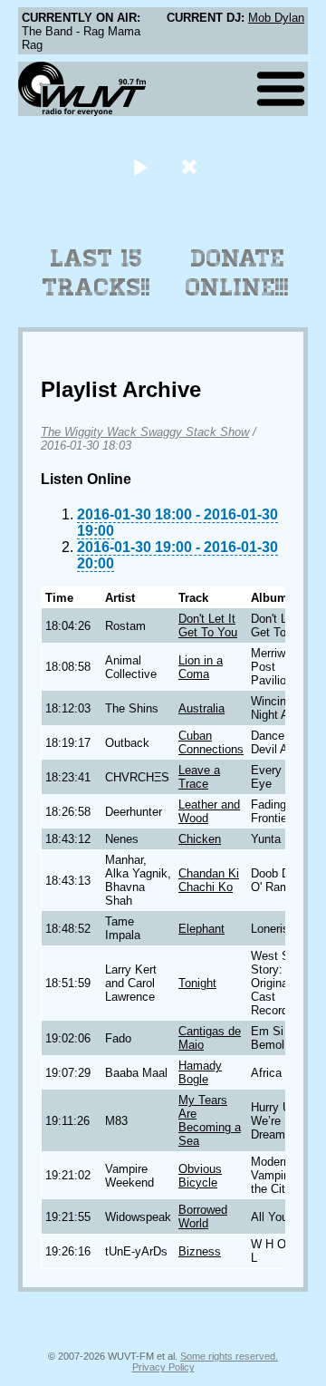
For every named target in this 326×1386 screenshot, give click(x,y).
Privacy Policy (163, 1367)
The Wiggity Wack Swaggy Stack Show (145, 432)
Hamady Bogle (200, 1072)
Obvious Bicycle (200, 1175)
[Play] (140, 166)
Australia (201, 708)
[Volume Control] (191, 166)
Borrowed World (202, 1216)
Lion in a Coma (200, 667)
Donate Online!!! (237, 273)
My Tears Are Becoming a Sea (209, 1120)
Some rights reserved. (229, 1356)
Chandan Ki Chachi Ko (208, 880)
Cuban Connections (211, 742)
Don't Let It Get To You (207, 625)
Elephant (201, 928)
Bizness (199, 1251)
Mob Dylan (276, 17)
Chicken (199, 839)
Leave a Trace (199, 776)
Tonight (197, 983)
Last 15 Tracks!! (96, 273)
